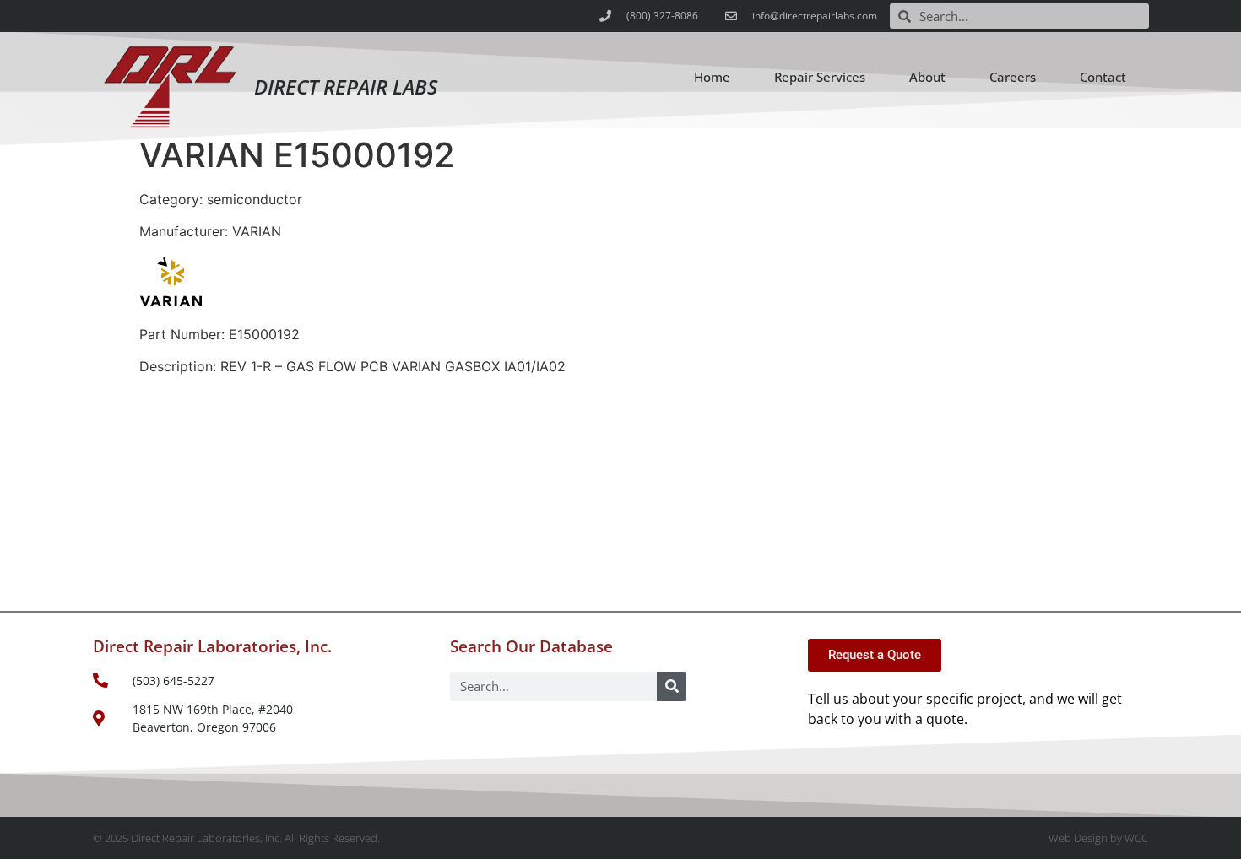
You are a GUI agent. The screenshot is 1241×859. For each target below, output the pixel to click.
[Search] (671, 686)
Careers (1012, 76)
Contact (1103, 76)
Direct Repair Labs (345, 86)
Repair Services (819, 76)
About (927, 76)
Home (712, 76)
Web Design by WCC (1098, 837)
